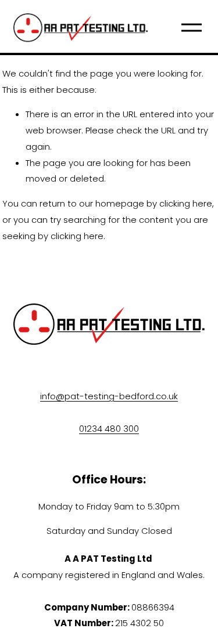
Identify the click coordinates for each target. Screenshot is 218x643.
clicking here (185, 203)
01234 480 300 (109, 428)
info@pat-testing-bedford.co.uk (109, 396)
